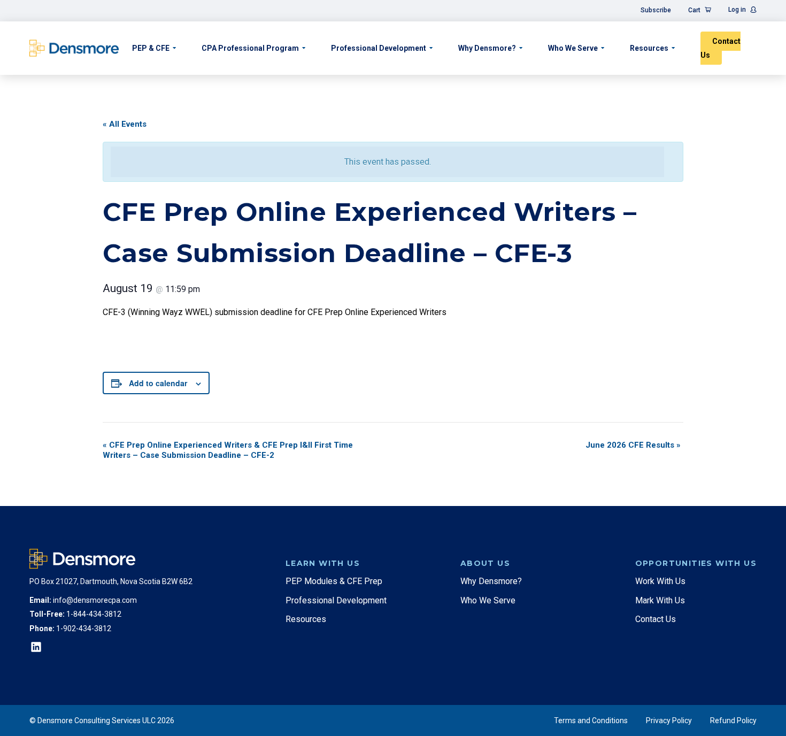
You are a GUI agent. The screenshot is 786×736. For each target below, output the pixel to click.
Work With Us (660, 581)
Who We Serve (573, 48)
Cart (694, 10)
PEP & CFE (150, 48)
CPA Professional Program (250, 48)
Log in (737, 9)
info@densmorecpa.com (95, 600)
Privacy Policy (669, 720)
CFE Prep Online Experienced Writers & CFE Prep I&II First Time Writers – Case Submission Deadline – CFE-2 (228, 450)
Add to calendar (158, 383)
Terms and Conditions (591, 720)
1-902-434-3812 (83, 628)
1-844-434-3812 (93, 614)
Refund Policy (733, 720)
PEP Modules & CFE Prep (334, 581)
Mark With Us (660, 600)
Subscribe (656, 10)
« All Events (125, 124)
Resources (649, 48)
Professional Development (378, 48)
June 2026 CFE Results (633, 445)
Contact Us (720, 48)
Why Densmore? (487, 48)
